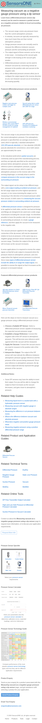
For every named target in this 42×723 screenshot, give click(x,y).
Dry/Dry (25, 470)
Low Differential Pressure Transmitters (30, 309)
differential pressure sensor (12, 207)
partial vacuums (27, 156)
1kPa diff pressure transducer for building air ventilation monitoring (30, 125)
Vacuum (25, 482)
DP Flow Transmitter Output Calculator (16, 500)
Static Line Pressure (30, 475)
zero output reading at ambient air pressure (21, 188)
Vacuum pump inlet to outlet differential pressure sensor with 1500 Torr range (31, 105)
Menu (38, 3)
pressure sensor (17, 577)
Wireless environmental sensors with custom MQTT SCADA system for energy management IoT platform (11, 124)
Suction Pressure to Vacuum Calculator (17, 512)
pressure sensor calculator (13, 617)
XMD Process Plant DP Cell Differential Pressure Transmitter (31, 291)
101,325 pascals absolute (11, 145)
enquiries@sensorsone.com (11, 706)
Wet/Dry (5, 487)
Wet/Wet (26, 487)
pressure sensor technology (16, 666)
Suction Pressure (9, 482)
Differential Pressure (10, 470)
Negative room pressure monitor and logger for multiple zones (10, 105)
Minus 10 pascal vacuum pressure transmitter (10, 309)
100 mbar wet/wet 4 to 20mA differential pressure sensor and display (11, 291)
